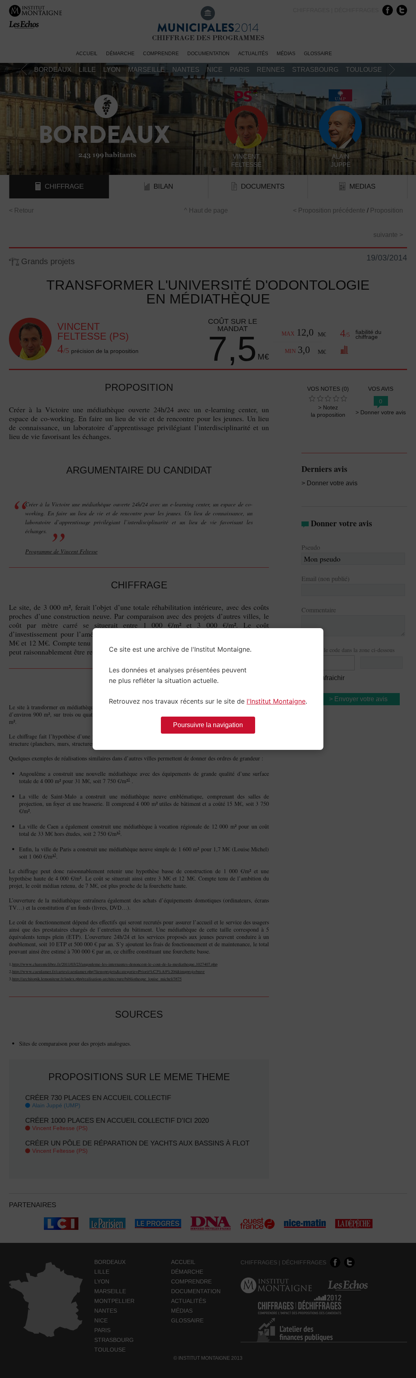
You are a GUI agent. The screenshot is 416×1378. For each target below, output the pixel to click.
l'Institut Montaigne (276, 701)
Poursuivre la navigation (208, 724)
